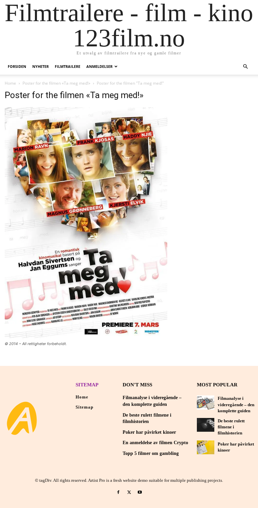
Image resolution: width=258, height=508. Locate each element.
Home (10, 83)
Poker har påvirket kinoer (149, 432)
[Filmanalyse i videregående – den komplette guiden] (205, 402)
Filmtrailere (67, 66)
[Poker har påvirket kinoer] (205, 447)
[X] (129, 492)
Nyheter (40, 66)
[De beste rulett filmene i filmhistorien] (205, 425)
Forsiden (17, 66)
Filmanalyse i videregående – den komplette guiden (236, 404)
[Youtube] (139, 492)
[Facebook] (118, 492)
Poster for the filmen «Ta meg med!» (56, 83)
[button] (245, 67)
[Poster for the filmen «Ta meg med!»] (86, 337)
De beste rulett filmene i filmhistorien (231, 426)
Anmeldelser (99, 66)
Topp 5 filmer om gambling (151, 453)
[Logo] (22, 418)
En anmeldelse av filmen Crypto (155, 442)
